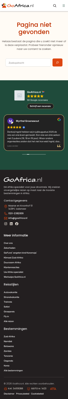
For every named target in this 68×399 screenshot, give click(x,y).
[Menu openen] (63, 5)
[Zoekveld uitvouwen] (54, 6)
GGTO (34, 388)
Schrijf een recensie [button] (40, 106)
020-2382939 (15, 213)
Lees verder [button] (12, 146)
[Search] (58, 62)
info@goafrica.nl (17, 218)
